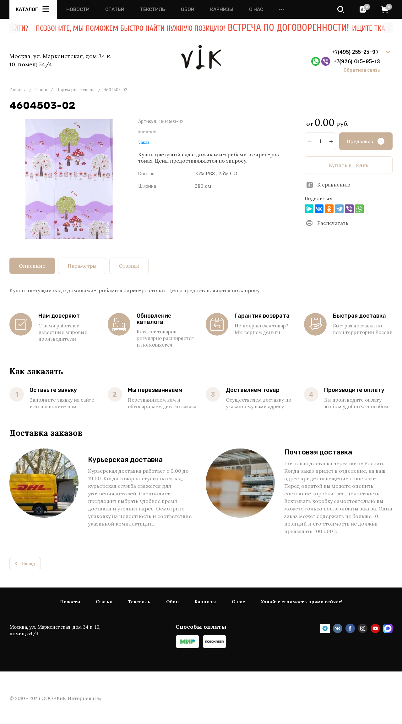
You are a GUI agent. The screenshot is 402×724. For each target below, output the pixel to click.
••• (282, 9)
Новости (78, 9)
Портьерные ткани (75, 89)
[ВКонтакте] (319, 208)
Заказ (143, 142)
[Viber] (349, 208)
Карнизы (221, 9)
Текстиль (152, 9)
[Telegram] (339, 208)
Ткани (41, 89)
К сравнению (333, 184)
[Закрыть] (373, 34)
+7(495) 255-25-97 (356, 51)
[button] (341, 9)
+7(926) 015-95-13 (357, 61)
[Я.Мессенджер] (309, 208)
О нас (256, 9)
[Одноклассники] (329, 208)
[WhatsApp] (359, 208)
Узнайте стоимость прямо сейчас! (301, 601)
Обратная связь (362, 70)
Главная (17, 89)
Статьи (114, 9)
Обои (187, 9)
